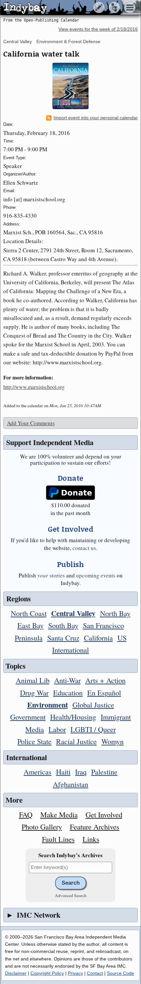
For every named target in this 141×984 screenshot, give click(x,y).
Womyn (112, 741)
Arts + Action (105, 680)
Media (34, 729)
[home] (61, 8)
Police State (34, 741)
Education (68, 692)
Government (28, 717)
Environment (47, 704)
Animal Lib (33, 680)
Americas (37, 771)
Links (91, 839)
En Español (104, 692)
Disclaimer (16, 973)
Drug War (34, 692)
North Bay (115, 613)
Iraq (81, 771)
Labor (57, 729)
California (98, 637)
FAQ (25, 814)
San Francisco (103, 625)
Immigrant (116, 717)
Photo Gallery (42, 826)
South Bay (63, 625)
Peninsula (29, 637)
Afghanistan (70, 784)
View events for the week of (98, 29)
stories (51, 575)
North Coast (29, 613)
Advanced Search (71, 895)
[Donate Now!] (70, 492)
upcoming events (95, 575)
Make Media (59, 814)
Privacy (75, 973)
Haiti (63, 771)
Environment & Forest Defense (68, 41)
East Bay (30, 625)
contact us (84, 548)
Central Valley (17, 41)
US (122, 637)
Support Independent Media (49, 442)
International (70, 650)
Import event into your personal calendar (95, 117)
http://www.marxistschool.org (34, 386)
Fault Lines (58, 839)
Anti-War (67, 680)
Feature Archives (94, 826)
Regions (18, 598)
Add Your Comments (31, 423)
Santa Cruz (63, 637)
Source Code (120, 973)
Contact (95, 973)
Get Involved (104, 814)
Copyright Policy (47, 973)
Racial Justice (76, 741)
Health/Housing (73, 717)
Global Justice (93, 704)
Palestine (104, 771)
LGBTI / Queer (93, 729)
